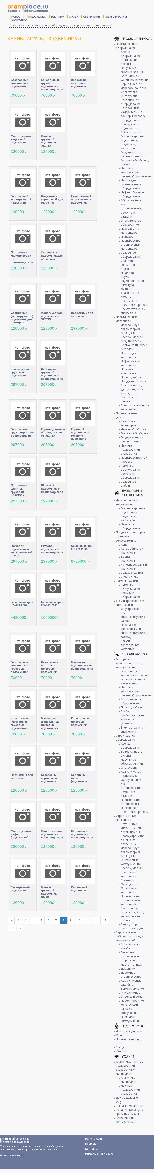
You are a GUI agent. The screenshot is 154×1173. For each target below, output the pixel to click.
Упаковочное (130, 293)
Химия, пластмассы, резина (129, 397)
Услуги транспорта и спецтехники (130, 603)
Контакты (91, 1149)
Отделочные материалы (129, 890)
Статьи (73, 16)
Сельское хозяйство (128, 263)
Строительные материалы (126, 818)
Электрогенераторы (134, 305)
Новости (17, 16)
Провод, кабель (131, 377)
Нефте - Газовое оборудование (132, 194)
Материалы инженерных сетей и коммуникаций (130, 663)
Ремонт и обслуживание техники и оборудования (131, 471)
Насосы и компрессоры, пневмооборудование (136, 172)
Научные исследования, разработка (131, 449)
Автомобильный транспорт (132, 550)
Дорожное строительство (131, 974)
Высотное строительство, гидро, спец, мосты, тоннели (132, 958)
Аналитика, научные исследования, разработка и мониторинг (129, 1067)
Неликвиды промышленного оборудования (132, 184)
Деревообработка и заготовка (133, 90)
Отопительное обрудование (131, 222)
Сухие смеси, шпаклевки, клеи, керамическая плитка (132, 914)
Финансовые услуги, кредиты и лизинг (129, 1112)
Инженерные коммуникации (130, 862)
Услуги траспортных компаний (130, 645)
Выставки (57, 16)
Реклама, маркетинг (129, 1106)
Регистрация (93, 1138)
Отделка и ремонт (133, 996)
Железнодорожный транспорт (134, 566)
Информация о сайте (99, 1154)
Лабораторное (131, 132)
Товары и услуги (116, 16)
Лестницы (127, 880)
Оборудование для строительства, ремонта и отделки (131, 208)
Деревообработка (133, 429)
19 (12, 928)
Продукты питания (133, 381)
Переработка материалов (130, 230)
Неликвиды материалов (129, 355)
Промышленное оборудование (51, 25)
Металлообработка (134, 433)
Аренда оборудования (131, 54)
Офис (119, 1035)
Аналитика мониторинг (129, 423)
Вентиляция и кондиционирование (134, 78)
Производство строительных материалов (131, 244)
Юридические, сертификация (125, 1120)
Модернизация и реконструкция (132, 439)
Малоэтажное (130, 992)
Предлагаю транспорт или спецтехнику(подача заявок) (134, 631)
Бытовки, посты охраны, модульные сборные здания (132, 66)
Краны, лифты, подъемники (93, 25)
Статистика (19, 19)
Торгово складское (128, 271)
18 (104, 920)
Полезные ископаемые (129, 371)
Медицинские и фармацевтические (134, 343)
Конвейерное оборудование (131, 102)
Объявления (91, 16)
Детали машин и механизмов (127, 502)
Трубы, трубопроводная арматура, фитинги (132, 283)
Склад (120, 1047)
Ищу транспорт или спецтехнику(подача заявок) (134, 615)
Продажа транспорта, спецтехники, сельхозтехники (131, 536)
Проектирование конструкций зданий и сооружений (132, 1007)
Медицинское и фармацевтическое (134, 154)
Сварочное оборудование (131, 255)
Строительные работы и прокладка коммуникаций (130, 936)
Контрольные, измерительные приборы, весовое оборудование (133, 114)
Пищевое (127, 236)
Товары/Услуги (17, 25)
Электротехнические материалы (135, 407)
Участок (121, 1051)
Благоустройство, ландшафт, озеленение (133, 840)
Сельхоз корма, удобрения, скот (132, 387)
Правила (90, 1143)
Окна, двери (129, 884)
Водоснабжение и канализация (133, 681)
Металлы (127, 349)
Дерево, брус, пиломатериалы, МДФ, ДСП (132, 329)
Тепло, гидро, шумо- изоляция (132, 926)
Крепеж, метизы (132, 337)
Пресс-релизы (37, 16)
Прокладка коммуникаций (130, 1019)
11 (88, 920)
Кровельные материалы (129, 874)
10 (79, 920)
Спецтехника (129, 576)
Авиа (124, 544)
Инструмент (129, 96)
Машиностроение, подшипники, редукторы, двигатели (133, 142)
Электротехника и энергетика (133, 311)
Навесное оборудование (131, 526)
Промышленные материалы (126, 319)
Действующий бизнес (130, 1031)
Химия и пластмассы (129, 299)
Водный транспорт (128, 558)
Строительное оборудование (126, 737)
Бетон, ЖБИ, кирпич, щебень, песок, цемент (132, 828)
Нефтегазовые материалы (131, 363)
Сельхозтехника (132, 572)
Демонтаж (128, 968)
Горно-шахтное (131, 84)
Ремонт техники (127, 580)
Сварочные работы (128, 483)
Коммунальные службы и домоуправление (132, 984)
